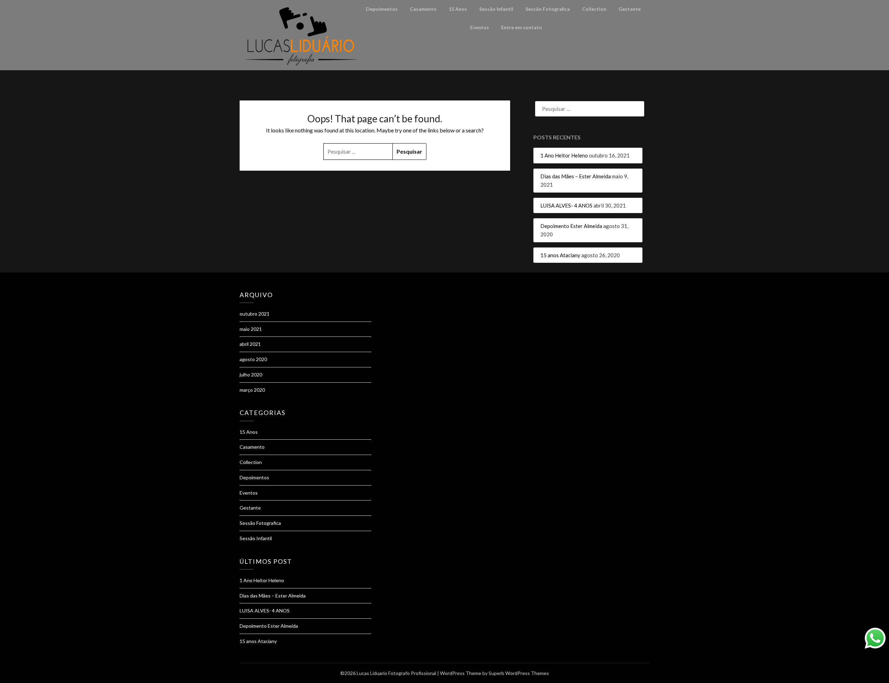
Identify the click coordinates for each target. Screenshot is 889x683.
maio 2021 (251, 329)
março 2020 (252, 390)
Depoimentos (382, 9)
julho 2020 (251, 374)
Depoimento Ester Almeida (571, 226)
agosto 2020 (253, 359)
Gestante (629, 9)
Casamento (423, 9)
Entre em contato (521, 27)
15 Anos (458, 9)
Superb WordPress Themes (519, 673)
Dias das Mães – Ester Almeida (575, 176)
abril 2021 (250, 344)
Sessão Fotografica (547, 9)
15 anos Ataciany (560, 255)
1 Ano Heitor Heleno (564, 155)
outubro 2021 (254, 314)
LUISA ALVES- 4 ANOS (566, 205)
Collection (594, 9)
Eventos (479, 27)
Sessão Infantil (496, 9)
